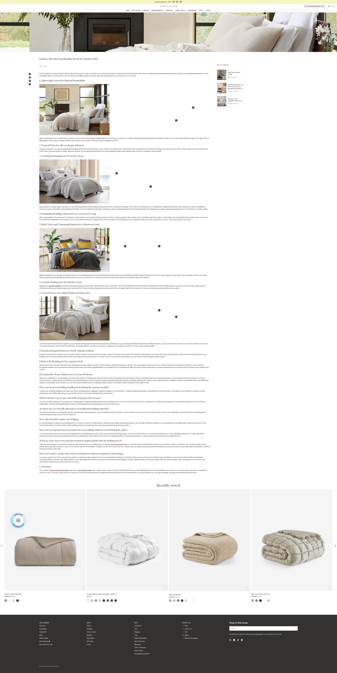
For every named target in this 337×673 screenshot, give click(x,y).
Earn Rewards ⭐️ (44, 641)
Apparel (89, 635)
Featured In (42, 632)
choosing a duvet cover (118, 444)
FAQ (135, 629)
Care (135, 635)
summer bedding (55, 286)
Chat (186, 625)
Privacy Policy (138, 650)
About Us (42, 625)
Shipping (137, 632)
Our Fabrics (43, 629)
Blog (40, 635)
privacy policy (259, 634)
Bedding (89, 629)
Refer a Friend (43, 638)
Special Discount (139, 641)
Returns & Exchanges (191, 638)
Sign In (187, 635)
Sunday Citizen (54, 666)
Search (89, 625)
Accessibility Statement (141, 654)
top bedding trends (85, 470)
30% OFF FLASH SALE (161, 2)
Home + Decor (91, 632)
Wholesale (137, 644)
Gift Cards (90, 641)
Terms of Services (140, 647)
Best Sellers (90, 638)
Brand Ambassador (140, 638)
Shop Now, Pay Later (46, 644)
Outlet (89, 644)
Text (186, 632)
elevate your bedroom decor (59, 470)
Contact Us (138, 625)
